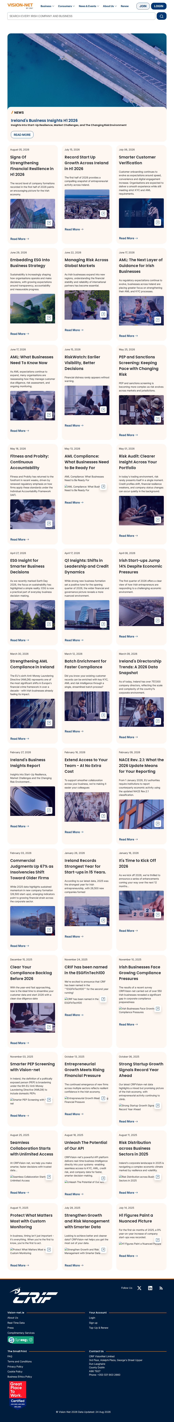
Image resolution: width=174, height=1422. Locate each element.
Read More (18, 239)
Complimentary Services (20, 1332)
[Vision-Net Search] (20, 6)
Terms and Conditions (19, 1361)
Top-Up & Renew (98, 1327)
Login (158, 6)
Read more (22, 134)
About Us (108, 6)
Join (143, 6)
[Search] (162, 16)
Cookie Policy (14, 1371)
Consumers (65, 6)
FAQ (9, 1356)
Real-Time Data (16, 1322)
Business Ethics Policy (19, 1376)
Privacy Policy (15, 1366)
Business (46, 6)
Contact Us (96, 1351)
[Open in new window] (49, 223)
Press (10, 1327)
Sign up (93, 1322)
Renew (125, 6)
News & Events (87, 6)
